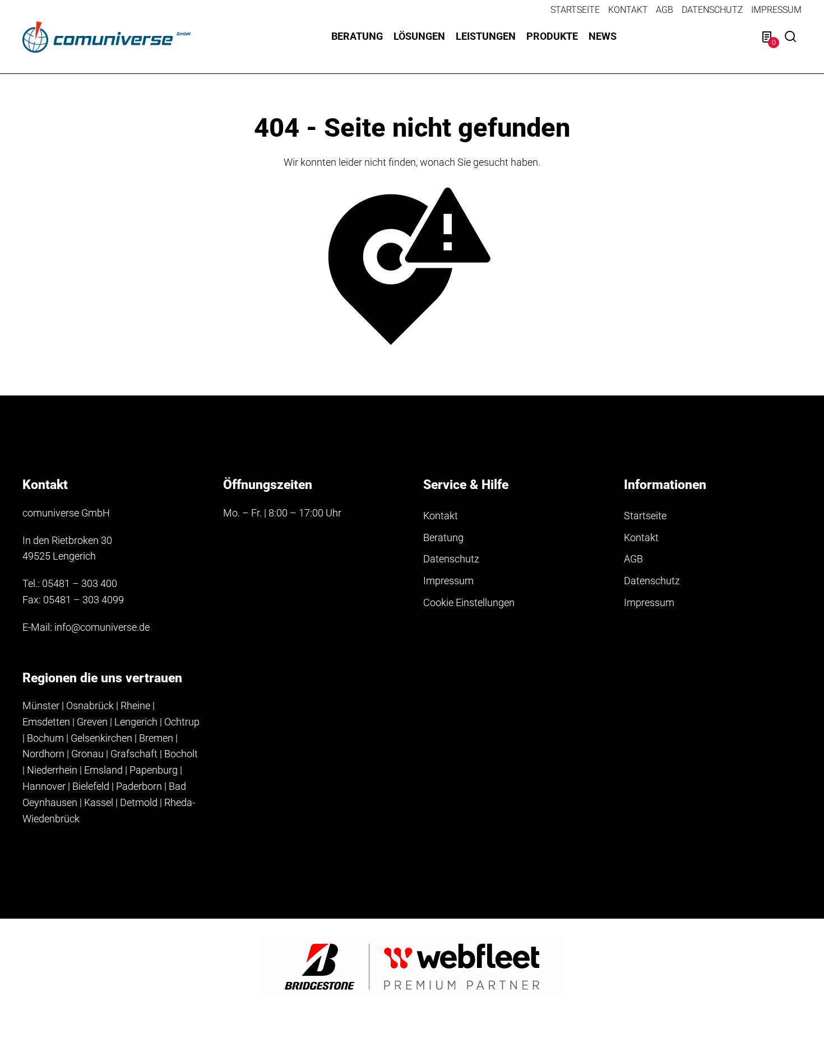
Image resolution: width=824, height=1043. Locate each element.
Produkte (552, 36)
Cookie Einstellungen (469, 602)
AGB (664, 9)
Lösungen (419, 36)
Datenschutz (712, 9)
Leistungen (486, 36)
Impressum (776, 9)
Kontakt (628, 9)
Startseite (575, 9)
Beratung (357, 36)
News (603, 36)
